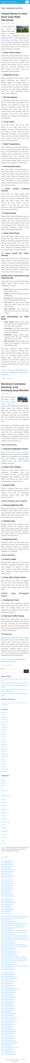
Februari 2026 (4, 717)
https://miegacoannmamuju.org (8, 995)
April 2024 (3, 766)
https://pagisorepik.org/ (6, 873)
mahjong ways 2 (5, 702)
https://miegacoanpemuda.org (7, 918)
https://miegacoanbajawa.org (7, 987)
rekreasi (3, 783)
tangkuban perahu (14, 372)
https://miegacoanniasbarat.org (8, 999)
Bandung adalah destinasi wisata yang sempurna (15, 637)
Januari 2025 (4, 746)
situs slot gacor (4, 857)
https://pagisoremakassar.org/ (7, 875)
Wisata (14, 661)
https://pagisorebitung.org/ (7, 883)
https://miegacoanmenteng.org (7, 944)
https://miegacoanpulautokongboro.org (9, 978)
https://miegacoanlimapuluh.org (8, 1038)
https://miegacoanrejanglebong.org (8, 1013)
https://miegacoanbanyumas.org (8, 979)
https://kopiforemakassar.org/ (7, 896)
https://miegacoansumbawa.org (8, 1026)
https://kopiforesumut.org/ (7, 864)
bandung (10, 659)
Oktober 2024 (4, 751)
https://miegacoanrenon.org (20, 918)
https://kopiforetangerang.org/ (7, 871)
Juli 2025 (3, 732)
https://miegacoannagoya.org (20, 960)
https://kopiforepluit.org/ (6, 892)
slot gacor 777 (4, 805)
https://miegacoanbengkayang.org (8, 1040)
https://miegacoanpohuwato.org (8, 976)
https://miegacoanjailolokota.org (8, 1029)
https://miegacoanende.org (21, 923)
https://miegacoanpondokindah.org (8, 939)
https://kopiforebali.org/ (6, 906)
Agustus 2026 (4, 712)
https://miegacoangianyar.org (21, 959)
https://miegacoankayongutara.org (8, 974)
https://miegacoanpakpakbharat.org (8, 1033)
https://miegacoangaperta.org (7, 966)
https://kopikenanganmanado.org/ (8, 902)
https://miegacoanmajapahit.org (8, 969)
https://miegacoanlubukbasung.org (8, 948)
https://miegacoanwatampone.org (8, 1020)
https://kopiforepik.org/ (6, 890)
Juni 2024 (3, 761)
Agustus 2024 (4, 756)
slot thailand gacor (5, 812)
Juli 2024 (3, 759)
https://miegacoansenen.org (21, 932)
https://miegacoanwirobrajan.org (21, 966)
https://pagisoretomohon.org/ (7, 881)
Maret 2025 (3, 742)
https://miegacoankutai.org (7, 1027)
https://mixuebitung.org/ (6, 868)
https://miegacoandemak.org (7, 1034)
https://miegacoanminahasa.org (8, 959)
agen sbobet (3, 847)
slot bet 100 (3, 802)
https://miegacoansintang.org (7, 919)
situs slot (3, 825)
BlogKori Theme (15, 1061)
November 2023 (4, 769)
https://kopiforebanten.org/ (7, 861)
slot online (3, 837)
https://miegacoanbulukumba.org (8, 981)
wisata (2, 793)
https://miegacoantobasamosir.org (8, 1010)
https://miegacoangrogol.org (23, 939)
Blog (2, 778)
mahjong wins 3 (4, 831)
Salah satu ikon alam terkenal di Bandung (14, 452)
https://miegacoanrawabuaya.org (20, 937)
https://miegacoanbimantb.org (7, 994)
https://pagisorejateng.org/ (7, 887)
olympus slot (4, 815)
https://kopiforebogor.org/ (6, 908)
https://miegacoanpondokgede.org (8, 943)
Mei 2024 (3, 764)
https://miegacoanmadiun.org (7, 1050)
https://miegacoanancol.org (7, 1045)
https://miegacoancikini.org (7, 937)
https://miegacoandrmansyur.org (8, 1052)
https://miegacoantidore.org (20, 925)
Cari (2, 668)
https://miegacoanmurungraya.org (8, 992)
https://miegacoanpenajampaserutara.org (10, 951)
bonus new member (5, 822)
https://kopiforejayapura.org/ (7, 866)
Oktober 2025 (4, 724)
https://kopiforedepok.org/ (7, 904)
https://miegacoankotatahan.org (8, 928)
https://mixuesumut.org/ (6, 913)
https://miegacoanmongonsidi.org (8, 962)
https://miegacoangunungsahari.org (8, 1043)
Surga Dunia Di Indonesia (9, 2)
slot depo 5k (4, 799)
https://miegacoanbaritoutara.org (8, 1022)
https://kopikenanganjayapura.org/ (8, 869)
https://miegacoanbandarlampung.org (9, 955)
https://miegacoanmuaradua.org (8, 950)
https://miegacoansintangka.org (8, 985)
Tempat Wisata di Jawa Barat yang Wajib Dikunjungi (14, 16)
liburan (24, 659)
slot (2, 788)
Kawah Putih (19, 370)
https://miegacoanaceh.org (7, 927)
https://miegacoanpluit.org (7, 946)
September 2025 (4, 727)
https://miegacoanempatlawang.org (8, 1017)
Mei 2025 (3, 737)
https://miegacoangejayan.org (22, 916)
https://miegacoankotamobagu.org (8, 990)
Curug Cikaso (11, 370)
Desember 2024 (4, 749)
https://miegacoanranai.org (18, 927)
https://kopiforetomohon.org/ (7, 894)
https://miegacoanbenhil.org (22, 935)
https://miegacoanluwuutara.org (8, 1008)
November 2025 (4, 722)
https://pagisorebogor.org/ (6, 899)
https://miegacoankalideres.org (8, 941)
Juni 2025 (3, 734)
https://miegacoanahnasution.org (8, 916)
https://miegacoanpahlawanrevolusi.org (9, 1047)
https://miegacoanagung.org (7, 925)
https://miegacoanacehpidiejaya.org (8, 1031)
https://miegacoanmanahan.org (7, 972)
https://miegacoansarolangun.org (8, 1036)
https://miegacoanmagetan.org (7, 1001)
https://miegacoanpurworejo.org (8, 1024)
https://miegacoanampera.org (21, 930)
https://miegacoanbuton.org (7, 1011)
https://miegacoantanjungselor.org (8, 953)
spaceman (3, 843)
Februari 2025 (4, 744)
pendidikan (3, 780)
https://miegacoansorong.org (19, 957)
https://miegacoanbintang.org (7, 983)
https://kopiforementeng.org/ (7, 889)
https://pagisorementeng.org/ (7, 880)
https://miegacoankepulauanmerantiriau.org (10, 988)
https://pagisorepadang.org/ (7, 885)
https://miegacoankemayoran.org (8, 934)
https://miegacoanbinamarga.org (8, 932)
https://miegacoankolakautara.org (20, 946)
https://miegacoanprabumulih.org (8, 923)
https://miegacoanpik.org (20, 944)
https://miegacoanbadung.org (7, 1002)
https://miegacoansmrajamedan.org (8, 1054)
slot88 (2, 840)
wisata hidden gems (5, 795)
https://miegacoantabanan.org (7, 1004)
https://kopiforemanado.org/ (7, 909)
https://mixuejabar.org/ (6, 911)
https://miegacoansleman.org (7, 960)
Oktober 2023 (4, 771)
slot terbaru (3, 819)
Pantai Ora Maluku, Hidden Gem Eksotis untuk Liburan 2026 (14, 683)
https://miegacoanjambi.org (7, 957)
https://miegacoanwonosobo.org (8, 930)
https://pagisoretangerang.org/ (7, 900)
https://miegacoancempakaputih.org (9, 1042)
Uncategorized (4, 790)
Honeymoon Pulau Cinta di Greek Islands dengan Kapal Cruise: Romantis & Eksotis (13, 690)
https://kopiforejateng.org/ (7, 862)
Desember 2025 (4, 719)
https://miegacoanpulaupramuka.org (9, 921)
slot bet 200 (3, 828)
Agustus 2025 (4, 729)
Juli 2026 (3, 714)
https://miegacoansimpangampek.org (9, 1018)
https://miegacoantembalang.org (8, 967)
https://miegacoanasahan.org (7, 1015)
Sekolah (3, 785)
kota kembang (17, 659)
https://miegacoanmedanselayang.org (9, 964)
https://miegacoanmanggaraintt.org (8, 997)
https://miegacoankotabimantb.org (8, 935)
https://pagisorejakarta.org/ (7, 877)
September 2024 (4, 754)
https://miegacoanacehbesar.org (8, 1006)
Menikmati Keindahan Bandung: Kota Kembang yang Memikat (14, 387)
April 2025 (3, 739)
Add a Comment (6, 378)
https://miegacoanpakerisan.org (8, 1049)
